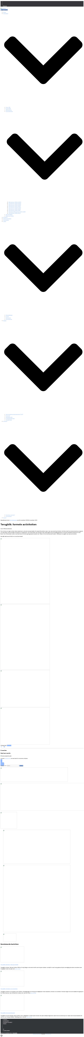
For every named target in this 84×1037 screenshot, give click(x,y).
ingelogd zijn (8, 758)
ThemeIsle (14, 1033)
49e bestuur (9, 110)
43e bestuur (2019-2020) (14, 209)
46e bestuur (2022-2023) (14, 205)
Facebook (4, 1025)
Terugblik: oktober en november (9, 989)
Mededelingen (9, 315)
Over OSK (8, 107)
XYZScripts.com (48, 1034)
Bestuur (5, 6)
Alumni (4, 517)
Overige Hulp (9, 420)
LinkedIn (4, 1028)
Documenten (9, 319)
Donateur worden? (10, 515)
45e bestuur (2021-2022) (14, 206)
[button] (42, 762)
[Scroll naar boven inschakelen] (1, 1035)
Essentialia (8, 108)
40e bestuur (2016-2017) (14, 213)
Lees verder (18, 969)
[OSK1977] (3, 8)
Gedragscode (9, 417)
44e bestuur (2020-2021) (14, 207)
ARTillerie (5, 217)
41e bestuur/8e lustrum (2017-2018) (16, 211)
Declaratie (8, 318)
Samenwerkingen (7, 218)
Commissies (6, 220)
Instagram (4, 1026)
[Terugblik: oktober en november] (12, 986)
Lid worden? (9, 516)
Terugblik (9, 745)
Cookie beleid (6, 1030)
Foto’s (7, 316)
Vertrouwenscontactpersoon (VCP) (14, 414)
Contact (5, 1019)
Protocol (8, 415)
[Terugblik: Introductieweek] (12, 1010)
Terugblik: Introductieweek (8, 1013)
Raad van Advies (10, 216)
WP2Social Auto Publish (37, 1034)
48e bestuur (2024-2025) (14, 202)
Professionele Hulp (10, 418)
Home (4, 12)
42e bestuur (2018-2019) (14, 210)
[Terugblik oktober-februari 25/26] (12, 962)
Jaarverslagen (9, 214)
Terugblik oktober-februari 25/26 (9, 964)
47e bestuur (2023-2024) (14, 203)
